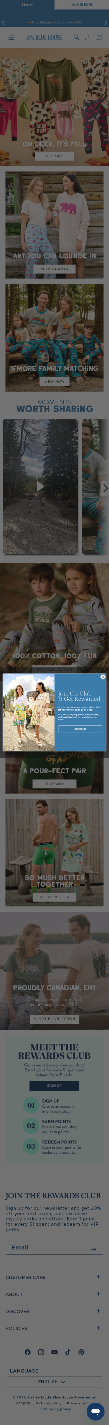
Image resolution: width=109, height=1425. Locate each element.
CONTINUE (80, 729)
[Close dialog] (103, 677)
